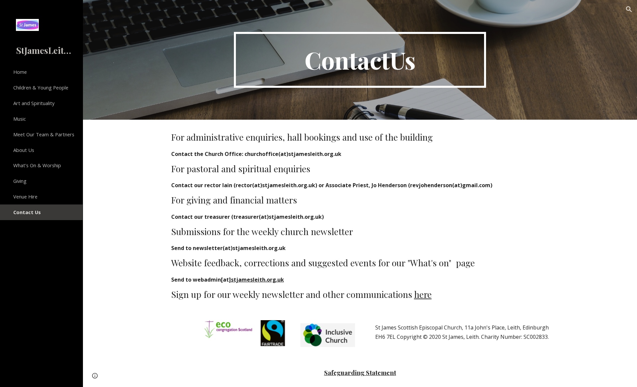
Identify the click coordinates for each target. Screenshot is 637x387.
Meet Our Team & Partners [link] (43, 134)
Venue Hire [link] (25, 196)
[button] (629, 9)
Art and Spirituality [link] (33, 103)
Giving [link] (20, 181)
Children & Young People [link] (40, 87)
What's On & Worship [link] (37, 165)
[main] (360, 60)
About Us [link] (23, 150)
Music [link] (19, 118)
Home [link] (20, 71)
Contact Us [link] (27, 212)
